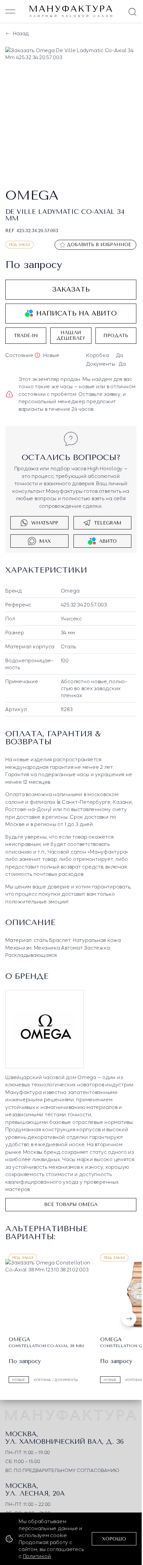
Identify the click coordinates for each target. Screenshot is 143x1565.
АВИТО (108, 540)
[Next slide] (129, 1316)
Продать (115, 334)
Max (45, 540)
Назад (21, 33)
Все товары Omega (70, 1203)
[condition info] (37, 353)
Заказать (71, 288)
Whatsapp (44, 521)
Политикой (37, 1556)
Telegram (107, 521)
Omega (70, 589)
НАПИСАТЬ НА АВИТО (76, 312)
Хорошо (114, 1539)
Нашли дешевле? (71, 334)
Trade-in (26, 334)
